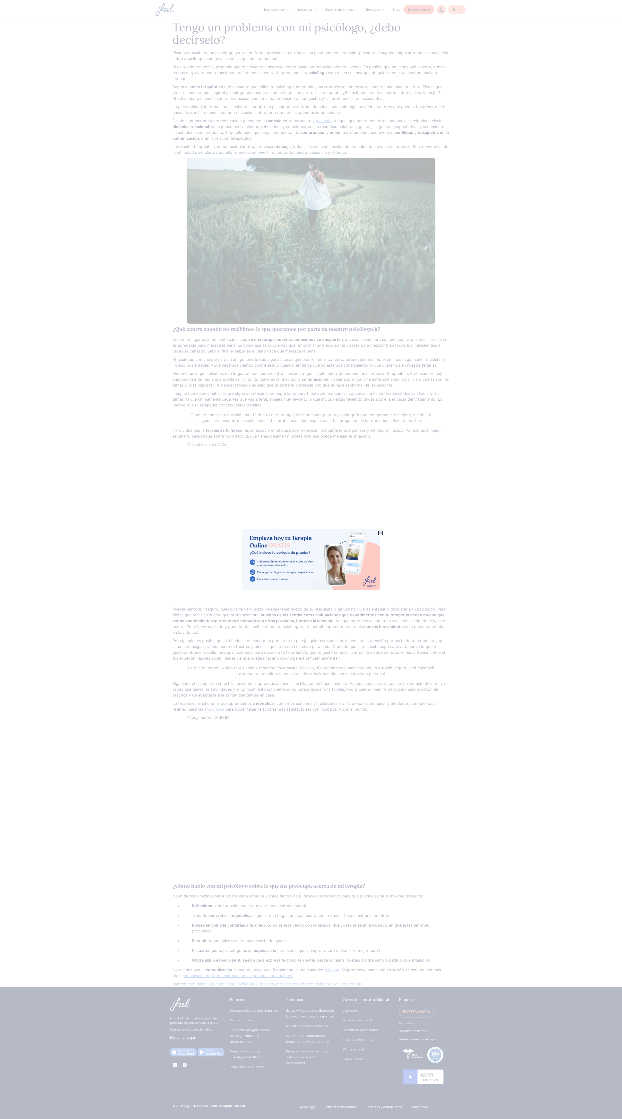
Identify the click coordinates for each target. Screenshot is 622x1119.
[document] (311, 559)
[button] (380, 533)
